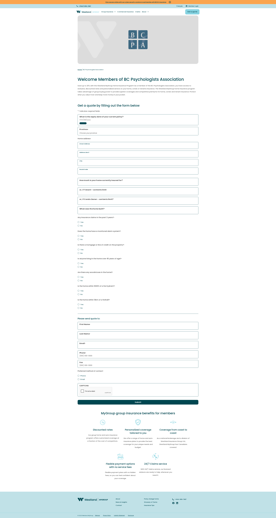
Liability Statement (119, 515)
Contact (119, 505)
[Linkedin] (177, 503)
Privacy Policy (107, 515)
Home (80, 70)
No (81, 226)
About (144, 12)
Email (82, 379)
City (80, 161)
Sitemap (97, 515)
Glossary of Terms (150, 502)
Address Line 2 (84, 152)
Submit (138, 402)
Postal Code (83, 169)
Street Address (84, 144)
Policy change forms (151, 499)
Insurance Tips (149, 505)
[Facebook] (173, 503)
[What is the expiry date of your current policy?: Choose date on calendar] (83, 123)
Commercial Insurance (125, 12)
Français (179, 6)
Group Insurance (107, 12)
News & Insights (121, 502)
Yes (81, 222)
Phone (83, 376)
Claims (137, 12)
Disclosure (131, 515)
